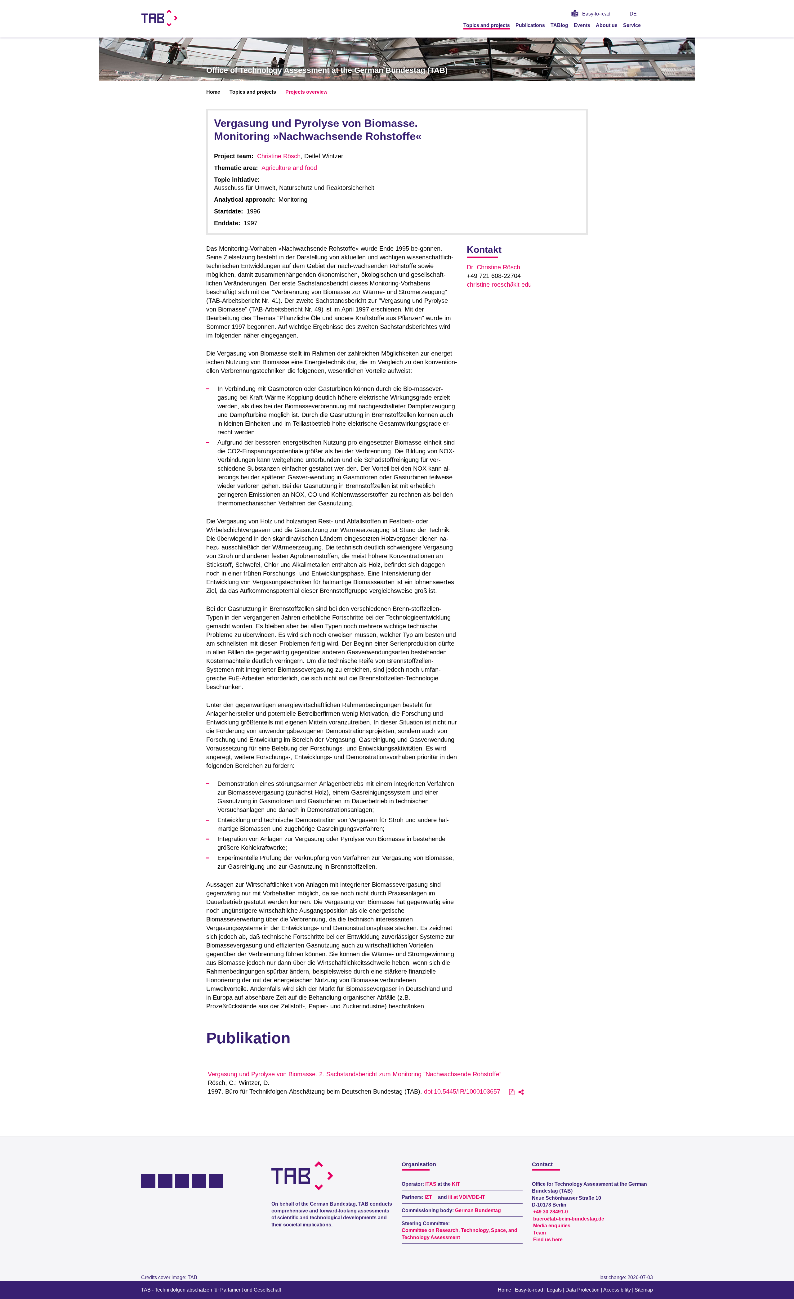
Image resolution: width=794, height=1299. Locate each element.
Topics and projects (486, 25)
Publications (530, 25)
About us (607, 25)
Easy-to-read (596, 13)
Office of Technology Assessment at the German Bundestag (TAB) (327, 70)
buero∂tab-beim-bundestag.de (568, 1218)
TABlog (559, 25)
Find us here (548, 1239)
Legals (554, 1289)
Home (213, 92)
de (633, 13)
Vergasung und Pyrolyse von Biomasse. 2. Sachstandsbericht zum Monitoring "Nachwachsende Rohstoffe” (355, 1074)
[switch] (650, 14)
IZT (428, 1197)
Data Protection (582, 1289)
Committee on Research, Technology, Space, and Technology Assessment (459, 1234)
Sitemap (644, 1289)
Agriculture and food (289, 167)
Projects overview (306, 92)
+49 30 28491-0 (550, 1211)
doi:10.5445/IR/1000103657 (462, 1091)
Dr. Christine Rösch (493, 267)
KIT (456, 1184)
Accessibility (617, 1289)
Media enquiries (551, 1225)
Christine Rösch (279, 156)
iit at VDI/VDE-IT (466, 1197)
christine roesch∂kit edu (499, 284)
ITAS (430, 1184)
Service (632, 25)
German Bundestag (478, 1210)
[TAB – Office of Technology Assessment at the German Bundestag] (159, 18)
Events (582, 25)
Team (539, 1232)
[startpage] (651, 25)
